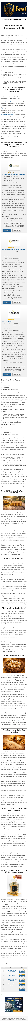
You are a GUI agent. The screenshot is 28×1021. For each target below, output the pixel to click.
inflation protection (22, 720)
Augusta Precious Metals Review (13, 174)
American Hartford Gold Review (13, 250)
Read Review (17, 230)
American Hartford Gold (7, 114)
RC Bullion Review (12, 989)
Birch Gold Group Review (12, 984)
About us (19, 1019)
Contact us (24, 1019)
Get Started (7, 230)
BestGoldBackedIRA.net (12, 1019)
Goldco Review (7, 322)
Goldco (3, 108)
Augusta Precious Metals (7, 101)
